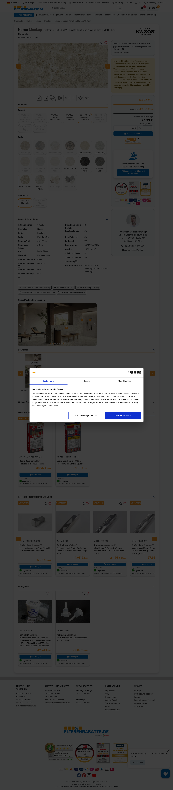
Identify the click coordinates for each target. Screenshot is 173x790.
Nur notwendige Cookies (86, 415)
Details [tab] (86, 381)
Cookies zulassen (123, 415)
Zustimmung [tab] (48, 381)
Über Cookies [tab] (124, 381)
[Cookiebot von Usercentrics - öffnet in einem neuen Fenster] (130, 373)
